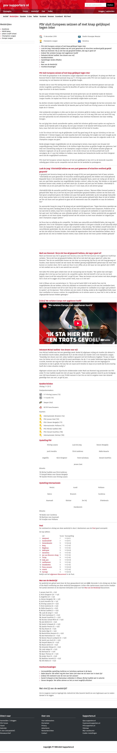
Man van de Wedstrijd (49, 64)
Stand (2, 726)
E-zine (29, 16)
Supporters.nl (89, 716)
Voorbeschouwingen (48, 67)
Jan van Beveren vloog (50, 555)
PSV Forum (4, 723)
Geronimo (45, 553)
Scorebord (59, 16)
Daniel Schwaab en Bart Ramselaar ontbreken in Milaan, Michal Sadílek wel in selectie (72, 678)
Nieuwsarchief (5, 733)
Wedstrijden (14, 16)
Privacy (44, 726)
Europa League (7, 38)
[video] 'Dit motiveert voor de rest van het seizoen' (59, 676)
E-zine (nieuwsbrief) (7, 731)
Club (43, 11)
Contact (44, 733)
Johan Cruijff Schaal (9, 34)
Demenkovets (47, 543)
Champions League (9, 36)
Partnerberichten (47, 731)
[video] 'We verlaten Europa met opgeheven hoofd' (59, 53)
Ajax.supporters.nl (89, 721)
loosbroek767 (47, 541)
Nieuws (17, 11)
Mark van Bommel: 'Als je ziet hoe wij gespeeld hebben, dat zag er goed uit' (68, 51)
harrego (45, 572)
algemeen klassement (58, 574)
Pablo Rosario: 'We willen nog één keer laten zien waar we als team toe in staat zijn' (71, 674)
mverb (44, 570)
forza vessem (47, 567)
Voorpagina (7, 11)
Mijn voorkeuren (88, 731)
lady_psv (45, 560)
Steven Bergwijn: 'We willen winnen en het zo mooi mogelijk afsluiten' (66, 680)
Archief (5, 16)
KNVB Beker (6, 31)
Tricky (44, 558)
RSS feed (67, 16)
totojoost (45, 538)
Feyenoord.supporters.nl (91, 723)
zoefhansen (46, 562)
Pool (42, 62)
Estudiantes (46, 565)
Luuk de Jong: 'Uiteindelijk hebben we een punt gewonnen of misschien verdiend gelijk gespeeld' (76, 49)
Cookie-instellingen (90, 733)
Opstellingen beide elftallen (51, 60)
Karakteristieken (47, 58)
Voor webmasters (47, 721)
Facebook (43, 16)
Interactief (35, 11)
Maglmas (45, 548)
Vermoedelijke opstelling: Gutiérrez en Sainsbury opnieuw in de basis (66, 671)
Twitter (35, 16)
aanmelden (110, 11)
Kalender (3, 728)
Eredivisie (5, 29)
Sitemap (86, 728)
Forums (25, 11)
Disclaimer (45, 723)
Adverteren (45, 728)
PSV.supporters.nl (89, 726)
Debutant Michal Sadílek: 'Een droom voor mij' (58, 55)
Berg (43, 546)
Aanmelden (4, 721)
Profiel (50, 11)
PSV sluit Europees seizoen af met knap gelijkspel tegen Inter (63, 46)
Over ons (45, 716)
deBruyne (45, 550)
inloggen (101, 11)
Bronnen (51, 16)
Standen (23, 16)
